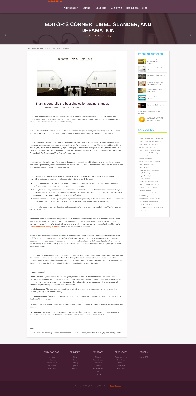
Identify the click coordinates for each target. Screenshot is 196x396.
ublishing (100, 8)
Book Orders (121, 368)
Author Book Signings (153, 141)
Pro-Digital (98, 366)
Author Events (143, 144)
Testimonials (52, 368)
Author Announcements (146, 138)
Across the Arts (143, 136)
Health (141, 184)
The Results (52, 366)
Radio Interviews (156, 193)
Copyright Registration (145, 159)
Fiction (156, 181)
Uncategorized (158, 207)
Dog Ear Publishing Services (147, 176)
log (145, 8)
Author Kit (121, 363)
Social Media (143, 201)
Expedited (75, 366)
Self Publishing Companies (146, 199)
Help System (121, 366)
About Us (52, 357)
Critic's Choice (98, 360)
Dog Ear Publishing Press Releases (149, 170)
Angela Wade (89, 36)
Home (28, 48)
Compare (98, 374)
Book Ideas (121, 360)
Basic (98, 371)
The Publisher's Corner (145, 207)
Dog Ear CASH (144, 357)
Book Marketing (155, 150)
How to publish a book (151, 184)
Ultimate (98, 357)
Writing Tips (142, 210)
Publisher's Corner (121, 357)
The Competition (51, 363)
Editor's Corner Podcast (146, 181)
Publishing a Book (152, 187)
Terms (112, 386)
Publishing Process (144, 193)
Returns (74, 368)
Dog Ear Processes (144, 167)
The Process (52, 360)
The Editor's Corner (101, 36)
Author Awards (159, 138)
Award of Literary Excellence (147, 147)
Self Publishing (143, 196)
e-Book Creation (144, 179)
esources (132, 8)
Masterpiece (98, 363)
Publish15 (142, 187)
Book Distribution (144, 150)
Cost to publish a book (145, 161)
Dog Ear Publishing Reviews (147, 173)
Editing (75, 357)
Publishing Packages (145, 190)
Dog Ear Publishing (55, 1)
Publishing (75, 360)
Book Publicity (143, 153)
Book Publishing (153, 153)
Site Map (118, 386)
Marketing (75, 363)
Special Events (153, 201)
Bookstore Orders (144, 156)
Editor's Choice (98, 368)
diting (86, 8)
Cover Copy (157, 161)
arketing (116, 8)
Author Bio (142, 141)
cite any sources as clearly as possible (45, 227)
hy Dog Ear (71, 8)
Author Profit (152, 144)
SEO (157, 199)
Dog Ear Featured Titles (146, 164)
